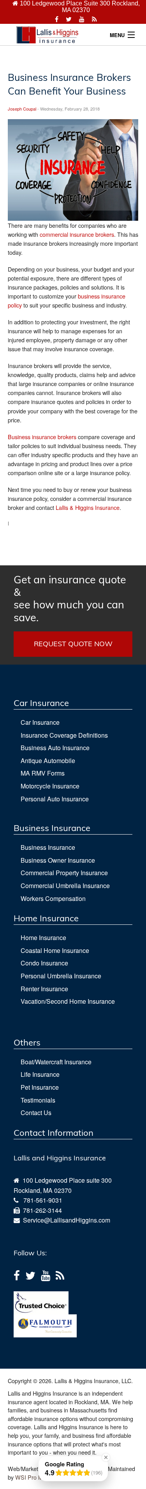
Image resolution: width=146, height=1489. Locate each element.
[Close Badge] (106, 1457)
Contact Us (36, 1112)
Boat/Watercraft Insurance (56, 1061)
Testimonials (38, 1100)
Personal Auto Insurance (55, 798)
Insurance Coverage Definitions (64, 735)
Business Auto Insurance (55, 747)
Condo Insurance (44, 962)
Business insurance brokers (42, 437)
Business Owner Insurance (58, 860)
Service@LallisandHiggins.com (65, 1220)
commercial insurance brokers (77, 234)
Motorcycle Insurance (50, 785)
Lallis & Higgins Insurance (88, 507)
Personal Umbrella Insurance (61, 975)
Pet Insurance (40, 1087)
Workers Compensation (53, 898)
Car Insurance (40, 722)
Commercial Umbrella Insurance (65, 885)
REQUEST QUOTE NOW (73, 643)
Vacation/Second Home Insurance (68, 1001)
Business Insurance (48, 847)
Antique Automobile (48, 760)
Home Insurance (43, 937)
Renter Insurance (44, 988)
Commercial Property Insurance (64, 872)
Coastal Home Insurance (55, 950)
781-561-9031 (42, 1200)
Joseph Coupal (22, 108)
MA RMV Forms (43, 773)
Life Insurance (40, 1074)
